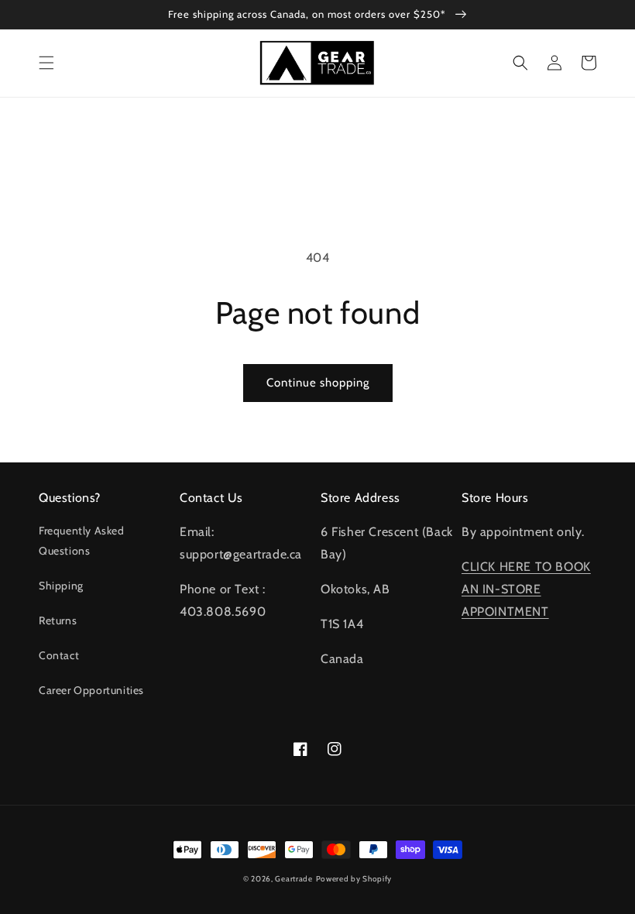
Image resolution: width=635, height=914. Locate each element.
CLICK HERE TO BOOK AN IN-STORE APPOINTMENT (526, 589)
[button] (46, 63)
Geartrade (293, 879)
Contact (59, 655)
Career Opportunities (91, 690)
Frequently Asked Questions (82, 540)
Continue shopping (317, 383)
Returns (58, 620)
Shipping (61, 586)
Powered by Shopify (354, 879)
